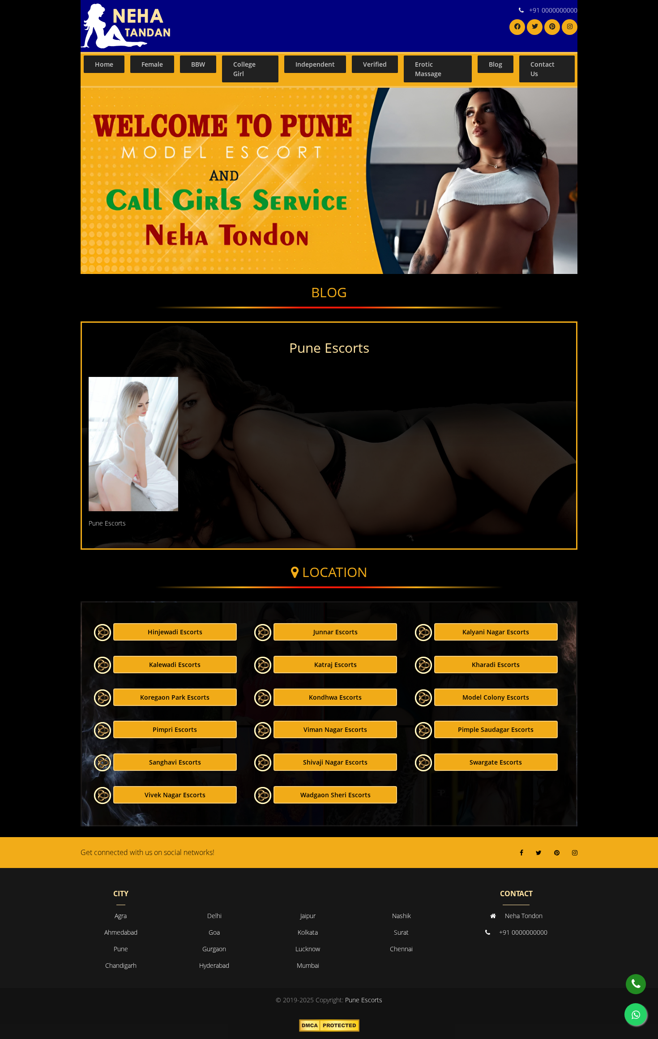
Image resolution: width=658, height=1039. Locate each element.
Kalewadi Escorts (175, 664)
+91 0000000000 (553, 10)
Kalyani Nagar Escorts (495, 632)
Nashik (401, 915)
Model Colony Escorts (495, 697)
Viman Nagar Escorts (335, 729)
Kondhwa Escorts (335, 697)
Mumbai (308, 965)
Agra (121, 915)
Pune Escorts (363, 1000)
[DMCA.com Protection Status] (329, 1024)
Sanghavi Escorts (175, 762)
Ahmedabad (120, 932)
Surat (401, 932)
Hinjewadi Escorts (175, 632)
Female (152, 64)
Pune (121, 949)
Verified (375, 64)
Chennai (401, 949)
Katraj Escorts (335, 664)
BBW (198, 64)
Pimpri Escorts (175, 729)
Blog (495, 64)
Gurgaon (214, 949)
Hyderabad (214, 965)
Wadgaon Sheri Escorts (335, 795)
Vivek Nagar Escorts (175, 795)
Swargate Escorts (496, 762)
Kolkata (308, 932)
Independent (315, 64)
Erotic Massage (428, 69)
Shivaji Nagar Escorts (335, 762)
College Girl (244, 69)
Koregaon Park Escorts (174, 697)
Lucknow (307, 949)
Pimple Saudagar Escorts (496, 729)
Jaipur (308, 915)
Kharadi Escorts (496, 664)
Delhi (214, 915)
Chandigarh (121, 965)
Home (104, 64)
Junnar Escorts (335, 632)
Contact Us (542, 69)
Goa (214, 932)
